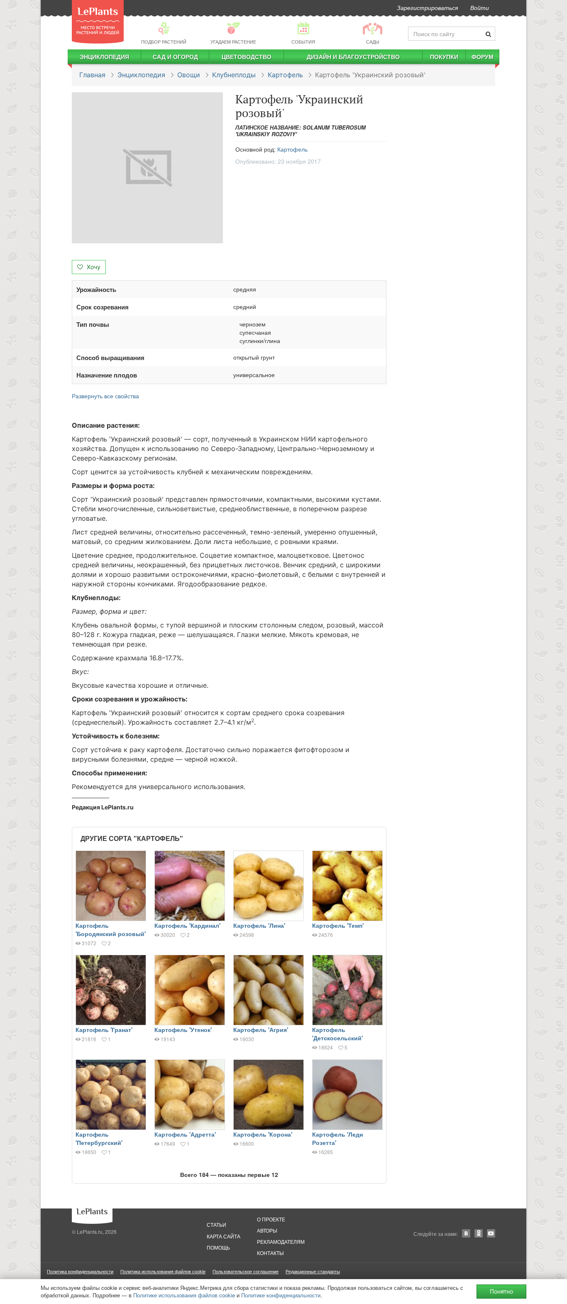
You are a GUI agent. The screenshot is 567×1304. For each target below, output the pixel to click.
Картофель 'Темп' (338, 925)
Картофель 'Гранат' (104, 1029)
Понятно (501, 1291)
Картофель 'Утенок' (183, 1029)
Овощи (188, 75)
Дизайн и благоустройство (353, 56)
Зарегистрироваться (427, 7)
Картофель (285, 75)
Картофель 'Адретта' (185, 1134)
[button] (147, 167)
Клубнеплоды (234, 75)
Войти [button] (479, 7)
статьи (216, 1224)
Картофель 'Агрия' (260, 1029)
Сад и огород (175, 56)
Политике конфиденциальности (280, 1295)
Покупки (444, 56)
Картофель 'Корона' (262, 1134)
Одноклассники (478, 1233)
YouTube (491, 1233)
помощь (218, 1247)
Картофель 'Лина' (259, 925)
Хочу (92, 266)
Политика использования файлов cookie (162, 1271)
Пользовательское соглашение (246, 1271)
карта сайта (223, 1236)
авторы (267, 1230)
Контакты (270, 1252)
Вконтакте (466, 1233)
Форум (483, 56)
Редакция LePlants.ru (103, 807)
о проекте (271, 1219)
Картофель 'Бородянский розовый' (111, 929)
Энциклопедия (104, 56)
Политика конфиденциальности (80, 1271)
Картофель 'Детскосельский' (337, 1033)
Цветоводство (246, 56)
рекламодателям (281, 1241)
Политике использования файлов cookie (184, 1295)
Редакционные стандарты (313, 1271)
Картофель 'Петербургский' (99, 1138)
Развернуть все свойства (105, 396)
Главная (92, 75)
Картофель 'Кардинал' (187, 925)
